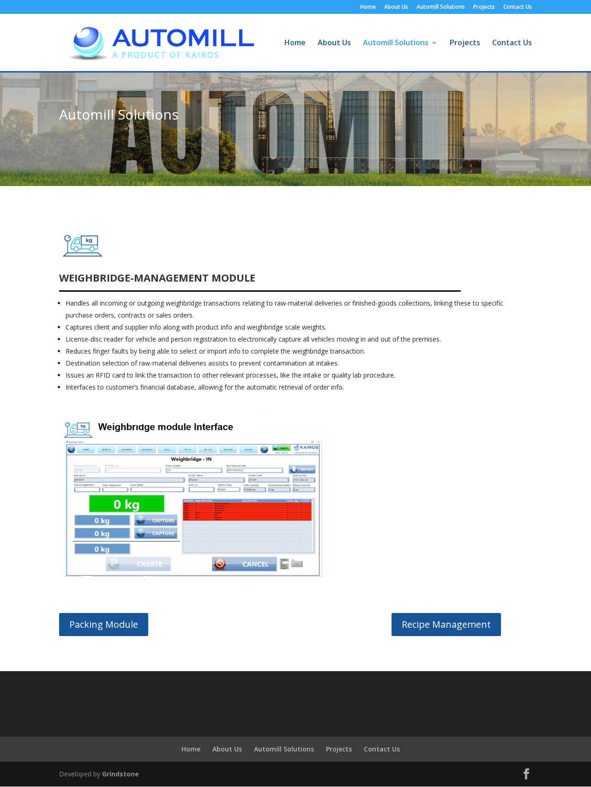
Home (368, 7)
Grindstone (120, 773)
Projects (484, 7)
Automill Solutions (440, 7)
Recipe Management (446, 624)
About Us (396, 7)
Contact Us (517, 7)
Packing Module (103, 624)
